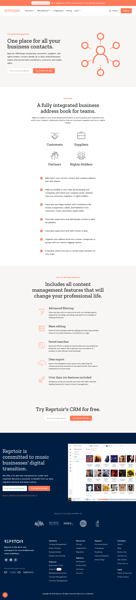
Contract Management (58, 581)
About (120, 544)
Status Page (99, 560)
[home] (12, 10)
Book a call (7, 495)
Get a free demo (19, 495)
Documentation (101, 544)
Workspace (80, 561)
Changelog (99, 548)
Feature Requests (102, 556)
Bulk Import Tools (56, 565)
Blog (119, 548)
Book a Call (121, 552)
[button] (30, 11)
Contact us (122, 556)
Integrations (59, 11)
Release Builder (55, 552)
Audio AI (52, 569)
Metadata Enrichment (58, 573)
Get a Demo (122, 560)
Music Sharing (54, 548)
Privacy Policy (123, 577)
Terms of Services (124, 573)
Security (79, 573)
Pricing (69, 11)
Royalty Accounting (57, 556)
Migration (80, 552)
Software (80, 569)
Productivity (81, 565)
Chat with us (32, 495)
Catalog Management (58, 544)
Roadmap (98, 552)
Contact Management (58, 577)
